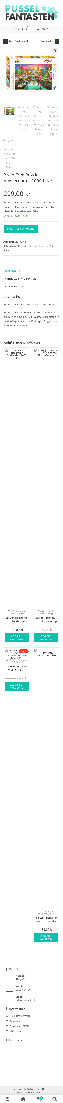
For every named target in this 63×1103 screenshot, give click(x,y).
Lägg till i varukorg (21, 228)
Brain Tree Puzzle (47, 245)
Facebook (15, 1040)
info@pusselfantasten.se (30, 1000)
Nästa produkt (47, 41)
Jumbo (22, 613)
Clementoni (22, 660)
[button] (55, 50)
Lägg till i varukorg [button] (17, 638)
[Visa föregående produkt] (6, 41)
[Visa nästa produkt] (57, 41)
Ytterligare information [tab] (20, 278)
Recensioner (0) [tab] (14, 286)
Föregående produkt (19, 41)
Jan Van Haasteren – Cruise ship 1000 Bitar (17, 619)
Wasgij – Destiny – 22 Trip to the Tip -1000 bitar (46, 619)
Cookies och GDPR (19, 1026)
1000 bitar (21, 245)
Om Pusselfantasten (20, 1015)
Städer (7, 249)
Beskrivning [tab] (12, 271)
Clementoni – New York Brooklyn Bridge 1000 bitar (16, 668)
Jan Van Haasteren (17, 612)
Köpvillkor (15, 1020)
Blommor (32, 245)
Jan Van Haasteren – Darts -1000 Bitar (46, 919)
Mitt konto (15, 1031)
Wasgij (50, 613)
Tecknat (42, 613)
